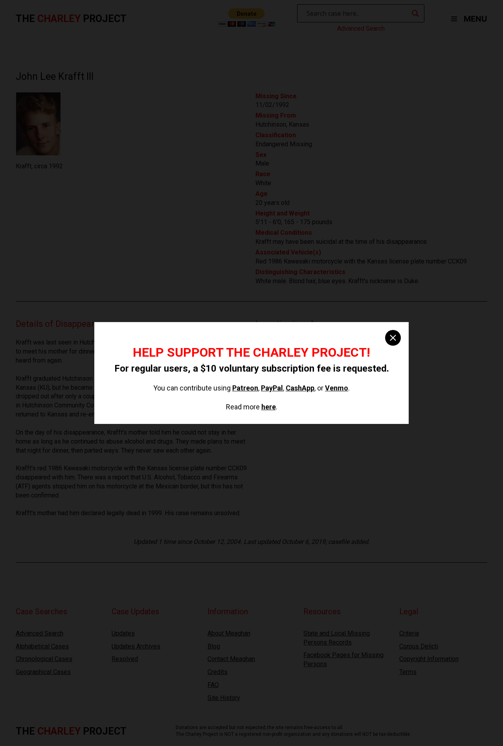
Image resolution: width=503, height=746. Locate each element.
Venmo (336, 388)
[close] (393, 338)
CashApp (300, 388)
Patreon (245, 388)
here (268, 407)
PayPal (272, 388)
